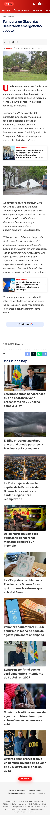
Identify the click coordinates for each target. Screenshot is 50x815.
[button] (34, 4)
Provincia (11, 16)
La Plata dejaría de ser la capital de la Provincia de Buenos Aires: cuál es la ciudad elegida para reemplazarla (21, 491)
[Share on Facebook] (9, 42)
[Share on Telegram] (44, 354)
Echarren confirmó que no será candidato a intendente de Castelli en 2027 (23, 673)
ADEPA (37, 807)
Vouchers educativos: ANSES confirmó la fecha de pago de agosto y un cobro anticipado (24, 631)
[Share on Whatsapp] (17, 42)
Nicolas (9, 48)
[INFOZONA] (9, 3)
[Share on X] (13, 42)
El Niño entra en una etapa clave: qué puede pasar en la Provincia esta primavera (23, 444)
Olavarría (19, 344)
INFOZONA (28, 801)
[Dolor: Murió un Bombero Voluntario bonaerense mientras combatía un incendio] (25, 518)
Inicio (4, 16)
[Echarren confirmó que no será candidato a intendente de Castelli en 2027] (25, 653)
